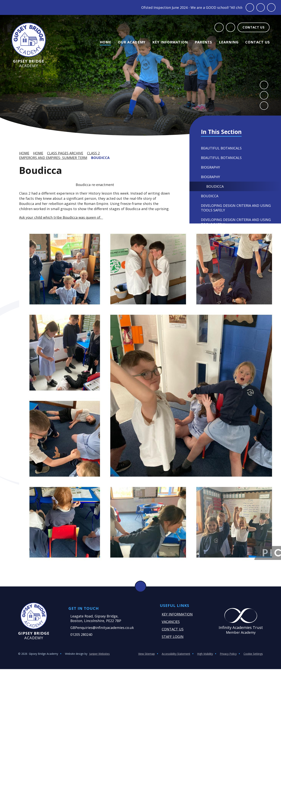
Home (24, 153)
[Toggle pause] (250, 7)
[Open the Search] (219, 27)
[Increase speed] (271, 7)
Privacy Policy (228, 654)
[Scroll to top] (140, 586)
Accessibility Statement (176, 654)
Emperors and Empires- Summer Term (53, 157)
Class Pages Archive (65, 153)
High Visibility (205, 654)
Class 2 (93, 153)
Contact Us (173, 629)
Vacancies (171, 621)
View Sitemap (146, 654)
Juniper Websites (99, 654)
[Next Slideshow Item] (264, 95)
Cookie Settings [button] (253, 654)
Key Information (177, 614)
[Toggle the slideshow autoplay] (264, 105)
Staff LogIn (173, 636)
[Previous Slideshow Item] (264, 85)
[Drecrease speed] (260, 7)
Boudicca (100, 157)
